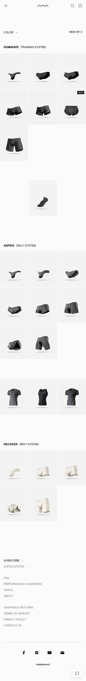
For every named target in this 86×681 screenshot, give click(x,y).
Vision (8, 590)
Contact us (13, 625)
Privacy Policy (15, 619)
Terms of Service (17, 613)
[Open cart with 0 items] (80, 6)
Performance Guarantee (23, 584)
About (8, 596)
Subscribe (11, 560)
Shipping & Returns (18, 607)
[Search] (72, 6)
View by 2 (75, 32)
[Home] (43, 6)
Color (9, 32)
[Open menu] (6, 6)
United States (14, 566)
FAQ (6, 578)
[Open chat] (77, 673)
